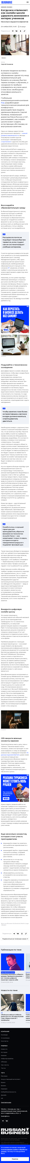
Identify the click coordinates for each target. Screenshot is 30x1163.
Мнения (3, 7)
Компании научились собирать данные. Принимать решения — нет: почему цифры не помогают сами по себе (12, 977)
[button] (27, 2)
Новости (4, 1049)
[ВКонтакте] (6, 1121)
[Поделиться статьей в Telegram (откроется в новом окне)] (12, 31)
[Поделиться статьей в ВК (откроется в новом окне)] (16, 31)
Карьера (4, 1089)
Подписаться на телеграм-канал (14, 939)
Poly (3, 103)
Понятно (15, 1159)
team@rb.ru (5, 1116)
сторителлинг (6, 141)
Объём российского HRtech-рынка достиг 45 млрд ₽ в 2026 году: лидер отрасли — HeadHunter (12, 1017)
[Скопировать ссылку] (24, 31)
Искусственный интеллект (10, 1079)
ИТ (9, 268)
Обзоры (4, 1061)
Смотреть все (6, 1102)
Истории (4, 1052)
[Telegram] (2, 1121)
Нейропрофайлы (7, 1058)
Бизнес (9, 7)
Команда (4, 1035)
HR (2, 1098)
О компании (5, 1038)
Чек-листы (5, 1065)
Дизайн (3, 1095)
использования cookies (9, 1149)
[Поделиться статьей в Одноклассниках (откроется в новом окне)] (20, 31)
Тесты (3, 1068)
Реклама (4, 1076)
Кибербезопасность (8, 1092)
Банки (3, 1082)
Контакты (4, 1041)
